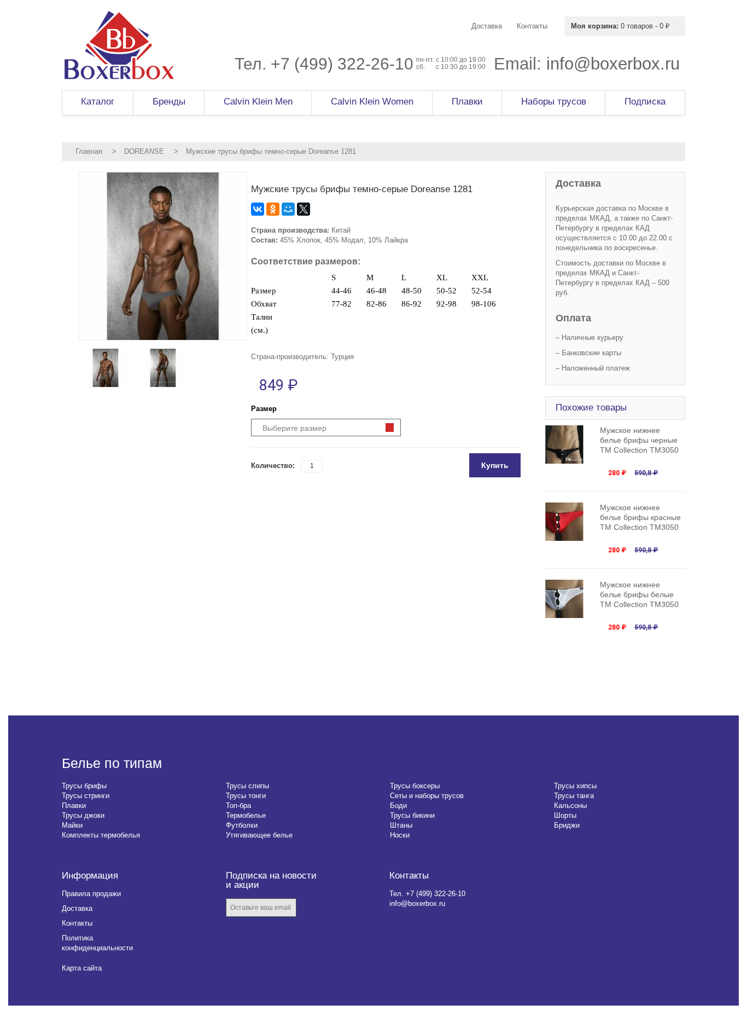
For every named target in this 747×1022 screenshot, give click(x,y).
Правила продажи (91, 894)
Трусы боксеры (415, 786)
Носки (400, 835)
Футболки (242, 825)
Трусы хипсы (575, 786)
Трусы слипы (247, 786)
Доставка (77, 908)
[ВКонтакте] (257, 209)
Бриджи (567, 825)
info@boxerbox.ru (613, 63)
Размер (264, 409)
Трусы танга (574, 796)
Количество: (273, 465)
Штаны (401, 825)
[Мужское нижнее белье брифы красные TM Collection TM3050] (569, 522)
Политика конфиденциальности (97, 943)
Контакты (77, 923)
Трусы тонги (246, 796)
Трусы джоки (83, 815)
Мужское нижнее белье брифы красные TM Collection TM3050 (640, 517)
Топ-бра (238, 805)
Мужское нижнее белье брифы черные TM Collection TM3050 (639, 440)
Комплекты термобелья (101, 835)
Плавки (74, 805)
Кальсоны (570, 805)
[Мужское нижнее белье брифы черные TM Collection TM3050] (569, 444)
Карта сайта (82, 968)
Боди (398, 805)
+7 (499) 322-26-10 (342, 64)
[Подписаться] (312, 908)
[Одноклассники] (272, 209)
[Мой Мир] (288, 209)
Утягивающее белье (259, 835)
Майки (72, 825)
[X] (303, 209)
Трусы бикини (412, 815)
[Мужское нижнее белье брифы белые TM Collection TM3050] (569, 599)
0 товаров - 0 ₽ (620, 26)
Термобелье (246, 815)
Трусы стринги (85, 796)
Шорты (565, 815)
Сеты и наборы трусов (427, 796)
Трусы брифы (84, 786)
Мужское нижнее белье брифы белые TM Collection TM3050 (639, 594)
